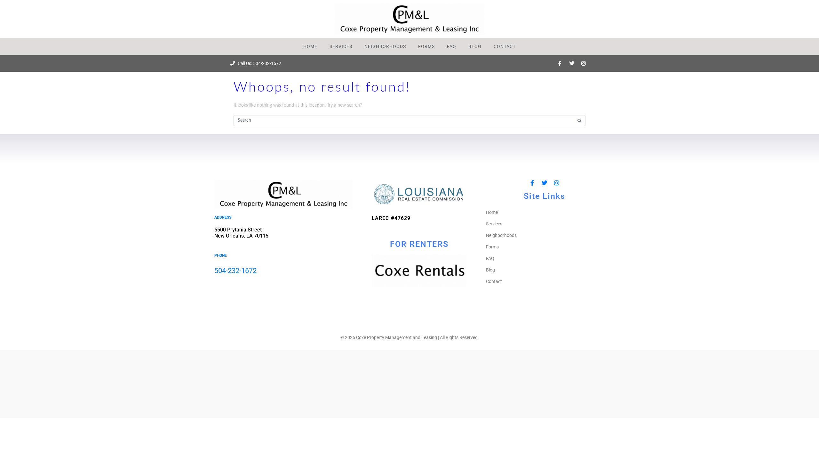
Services (341, 46)
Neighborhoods (385, 46)
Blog (474, 46)
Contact (505, 46)
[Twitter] (572, 63)
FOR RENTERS (419, 244)
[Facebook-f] (560, 63)
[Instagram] (583, 63)
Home (310, 46)
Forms (426, 46)
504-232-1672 (235, 271)
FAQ (451, 46)
